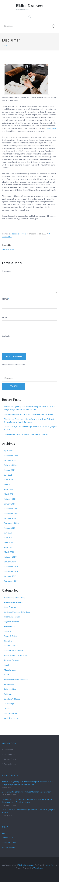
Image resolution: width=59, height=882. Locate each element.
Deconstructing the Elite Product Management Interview (28, 414)
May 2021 (8, 484)
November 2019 (11, 571)
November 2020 (11, 513)
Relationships (10, 689)
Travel (6, 708)
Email (4, 317)
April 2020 (8, 547)
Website (6, 336)
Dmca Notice (9, 754)
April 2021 (8, 489)
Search (14, 386)
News (6, 674)
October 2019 (10, 576)
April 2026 (8, 450)
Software (8, 694)
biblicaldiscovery (19, 234)
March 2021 (9, 494)
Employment (9, 626)
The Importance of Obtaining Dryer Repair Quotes (26, 434)
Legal (6, 665)
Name (5, 298)
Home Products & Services (15, 655)
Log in (4, 833)
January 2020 (10, 562)
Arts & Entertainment (13, 602)
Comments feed (9, 842)
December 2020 (11, 508)
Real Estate (9, 684)
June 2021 (8, 479)
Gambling (8, 641)
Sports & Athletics (12, 699)
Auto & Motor (10, 607)
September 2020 (11, 523)
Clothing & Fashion (12, 617)
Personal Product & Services (16, 679)
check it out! (50, 128)
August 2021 (9, 470)
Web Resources (11, 718)
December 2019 (11, 566)
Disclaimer (8, 749)
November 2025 (11, 455)
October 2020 (10, 518)
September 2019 (11, 581)
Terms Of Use (10, 764)
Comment (6, 271)
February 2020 (10, 557)
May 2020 (8, 542)
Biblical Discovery (25, 865)
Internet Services (11, 660)
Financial (7, 631)
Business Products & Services (17, 612)
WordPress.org (8, 847)
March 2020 (9, 552)
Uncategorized (10, 713)
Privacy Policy (10, 759)
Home (4, 45)
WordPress (38, 868)
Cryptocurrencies (11, 621)
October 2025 (10, 460)
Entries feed (7, 837)
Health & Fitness (11, 646)
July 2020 (8, 533)
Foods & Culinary (11, 636)
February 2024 (10, 465)
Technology (9, 703)
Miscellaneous (8, 249)
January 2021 (10, 504)
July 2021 (8, 475)
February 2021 (10, 499)
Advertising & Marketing (14, 597)
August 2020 (9, 528)
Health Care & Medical (13, 650)
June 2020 (8, 537)
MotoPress (50, 865)
